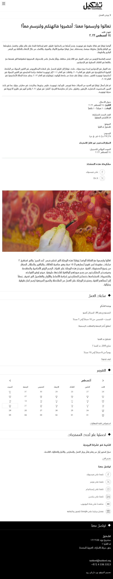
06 (41, 396)
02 (103, 396)
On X (96, 178)
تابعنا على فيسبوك (95, 474)
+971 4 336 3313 (101, 564)
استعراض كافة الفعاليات (100, 423)
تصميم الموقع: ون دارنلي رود (98, 572)
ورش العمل (104, 15)
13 (41, 400)
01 (10, 391)
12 (56, 400)
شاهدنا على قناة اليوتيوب (92, 504)
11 (72, 400)
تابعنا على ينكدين (96, 496)
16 (103, 405)
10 (88, 400)
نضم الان (107, 458)
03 (88, 396)
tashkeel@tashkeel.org (100, 560)
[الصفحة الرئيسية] (96, 6)
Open (3, 3)
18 (72, 405)
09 (103, 400)
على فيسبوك (93, 172)
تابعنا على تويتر (96, 481)
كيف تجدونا (106, 359)
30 (103, 415)
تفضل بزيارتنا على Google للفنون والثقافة (85, 511)
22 (10, 405)
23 (103, 410)
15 (10, 400)
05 (56, 396)
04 (72, 396)
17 (88, 405)
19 (56, 405)
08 (10, 396)
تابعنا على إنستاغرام (94, 489)
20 (41, 405)
